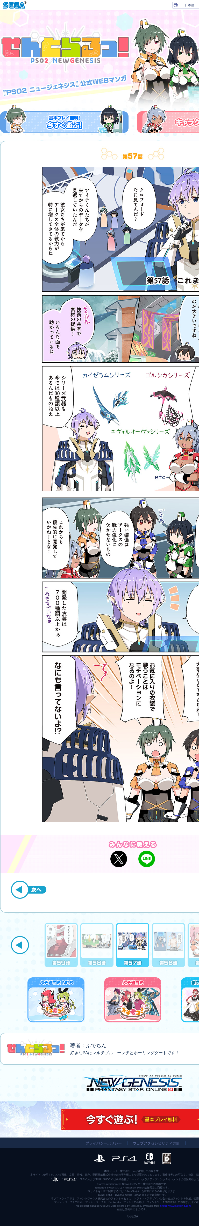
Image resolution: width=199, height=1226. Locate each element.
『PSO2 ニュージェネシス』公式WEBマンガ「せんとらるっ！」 (65, 47)
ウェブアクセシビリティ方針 (156, 1143)
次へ (28, 890)
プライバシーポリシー (104, 1143)
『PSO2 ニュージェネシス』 (132, 1083)
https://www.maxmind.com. (175, 1205)
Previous (20, 945)
